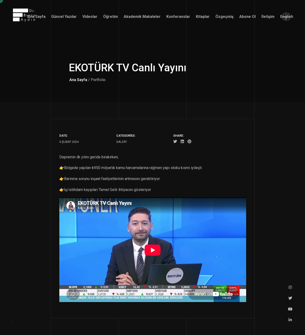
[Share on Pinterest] (189, 141)
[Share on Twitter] (175, 141)
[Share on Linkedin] (182, 141)
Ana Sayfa (78, 79)
